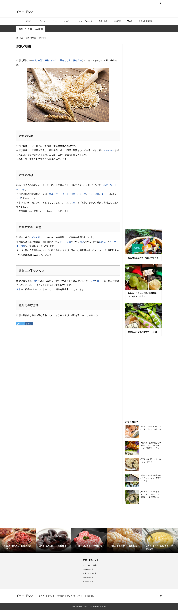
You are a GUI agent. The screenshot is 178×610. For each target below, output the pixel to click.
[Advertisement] (143, 133)
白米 (92, 280)
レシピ (66, 21)
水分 (23, 245)
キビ (103, 193)
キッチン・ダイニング (83, 21)
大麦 (51, 193)
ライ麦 (83, 193)
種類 (40, 60)
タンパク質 (65, 241)
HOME (28, 21)
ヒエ (97, 193)
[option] (18, 540)
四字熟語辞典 (88, 577)
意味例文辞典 (88, 581)
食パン (100, 280)
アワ (90, 193)
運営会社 (90, 596)
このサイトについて (46, 596)
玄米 (18, 289)
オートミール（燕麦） (66, 193)
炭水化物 (36, 237)
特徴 (34, 60)
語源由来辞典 (88, 569)
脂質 (82, 241)
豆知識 (129, 21)
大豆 (73, 202)
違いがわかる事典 (90, 565)
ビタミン (103, 241)
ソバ (18, 198)
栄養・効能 (50, 60)
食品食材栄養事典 (145, 21)
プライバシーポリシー (75, 596)
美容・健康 (103, 21)
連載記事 (117, 21)
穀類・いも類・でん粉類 (31, 28)
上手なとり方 (64, 60)
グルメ (54, 21)
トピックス (41, 21)
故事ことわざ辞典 (90, 573)
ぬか (36, 280)
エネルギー (109, 150)
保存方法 (77, 60)
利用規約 (60, 596)
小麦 (106, 185)
